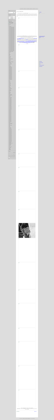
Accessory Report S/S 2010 (11, 39)
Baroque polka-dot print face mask (27, 42)
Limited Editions (10, 88)
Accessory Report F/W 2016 (11, 31)
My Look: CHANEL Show (20, 11)
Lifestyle (10, 87)
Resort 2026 (10, 121)
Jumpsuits (10, 85)
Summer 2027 (10, 141)
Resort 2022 (10, 118)
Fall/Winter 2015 (10, 70)
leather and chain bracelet (27, 15)
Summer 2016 (10, 133)
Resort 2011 (10, 110)
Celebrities (10, 56)
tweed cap (27, 39)
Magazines (10, 90)
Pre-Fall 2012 (10, 99)
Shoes (9, 124)
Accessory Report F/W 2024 (11, 37)
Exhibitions (10, 66)
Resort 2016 (10, 114)
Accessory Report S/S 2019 (11, 46)
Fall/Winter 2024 (10, 77)
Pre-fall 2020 (10, 105)
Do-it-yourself (10, 63)
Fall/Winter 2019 (10, 73)
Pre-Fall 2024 (10, 108)
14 (12, 155)
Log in (31, 418)
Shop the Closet (10, 125)
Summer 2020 (10, 136)
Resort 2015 (10, 113)
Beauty (9, 54)
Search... (10, 12)
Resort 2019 (10, 116)
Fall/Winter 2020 (10, 74)
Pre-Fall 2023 (10, 107)
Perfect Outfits (10, 97)
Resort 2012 (10, 111)
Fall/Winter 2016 (10, 71)
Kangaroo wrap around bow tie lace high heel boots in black (27, 14)
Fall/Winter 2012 (10, 68)
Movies (9, 93)
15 (13, 155)
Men (9, 91)
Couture (10, 60)
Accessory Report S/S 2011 (11, 40)
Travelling (10, 147)
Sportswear (10, 127)
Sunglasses (10, 142)
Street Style (10, 128)
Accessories (10, 26)
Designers (10, 62)
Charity (9, 57)
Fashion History (10, 79)
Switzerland (10, 144)
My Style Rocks (10, 94)
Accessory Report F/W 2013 (11, 29)
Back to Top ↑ (33, 418)
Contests (10, 59)
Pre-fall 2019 (10, 104)
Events (9, 65)
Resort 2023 (10, 119)
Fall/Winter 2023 (10, 76)
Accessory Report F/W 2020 (11, 34)
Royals (9, 122)
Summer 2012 (10, 130)
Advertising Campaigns (11, 51)
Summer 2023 (10, 138)
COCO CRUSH (20, 13)
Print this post (35, 411)
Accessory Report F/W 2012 (11, 28)
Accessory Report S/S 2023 (11, 49)
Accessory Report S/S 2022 (11, 48)
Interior (9, 82)
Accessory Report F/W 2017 (11, 32)
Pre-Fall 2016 (10, 102)
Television (10, 145)
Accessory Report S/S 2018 (11, 45)
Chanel (23, 13)
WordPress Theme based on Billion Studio (26, 418)
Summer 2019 (10, 135)
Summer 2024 (10, 139)
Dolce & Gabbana (26, 13)
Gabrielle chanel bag (31, 13)
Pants (9, 96)
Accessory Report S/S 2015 (11, 43)
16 (14, 155)
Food (9, 80)
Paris (30, 14)
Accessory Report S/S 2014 (11, 42)
